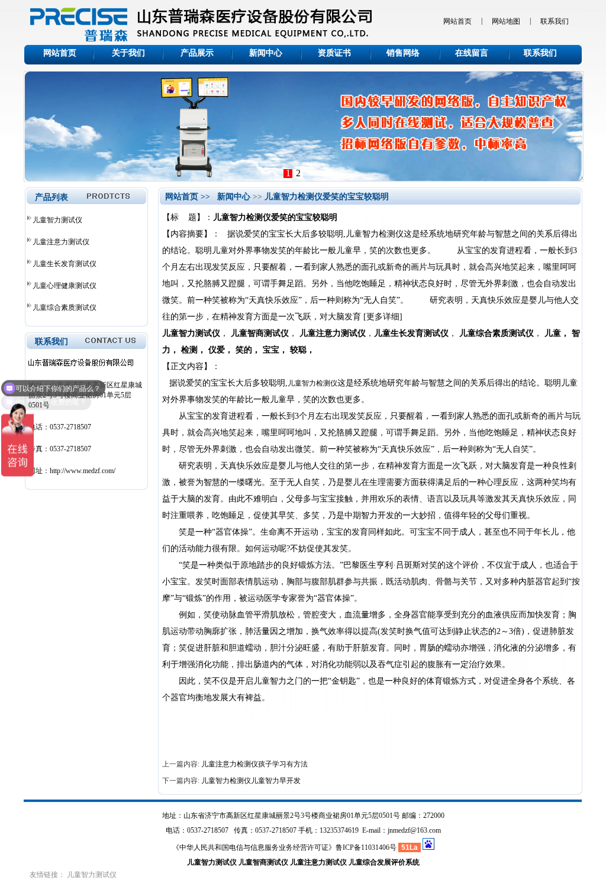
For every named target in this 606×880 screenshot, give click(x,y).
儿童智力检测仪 (312, 383)
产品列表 (51, 197)
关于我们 (128, 52)
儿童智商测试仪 (263, 862)
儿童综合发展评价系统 (384, 862)
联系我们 (554, 21)
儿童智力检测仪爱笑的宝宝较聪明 (327, 196)
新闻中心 (265, 52)
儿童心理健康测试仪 (64, 286)
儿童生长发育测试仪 (64, 264)
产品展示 (197, 52)
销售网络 (403, 52)
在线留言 (471, 52)
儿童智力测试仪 (57, 220)
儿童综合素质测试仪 (64, 307)
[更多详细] (382, 316)
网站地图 (506, 21)
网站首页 (457, 21)
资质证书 (334, 52)
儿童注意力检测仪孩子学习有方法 (254, 764)
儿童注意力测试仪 (61, 242)
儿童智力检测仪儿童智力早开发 (251, 781)
